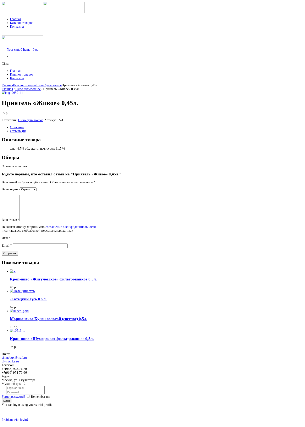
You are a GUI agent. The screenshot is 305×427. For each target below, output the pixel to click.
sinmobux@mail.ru (14, 357)
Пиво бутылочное (49, 85)
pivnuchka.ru (10, 361)
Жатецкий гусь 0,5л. (28, 299)
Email (7, 245)
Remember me (40, 396)
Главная (15, 19)
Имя (6, 238)
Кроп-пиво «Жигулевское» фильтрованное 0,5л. (53, 279)
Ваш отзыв (11, 219)
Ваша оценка (11, 189)
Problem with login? (15, 419)
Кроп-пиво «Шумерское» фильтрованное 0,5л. (52, 338)
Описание (17, 127)
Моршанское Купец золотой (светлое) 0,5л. (48, 319)
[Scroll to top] (4, 423)
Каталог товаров (21, 22)
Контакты (17, 26)
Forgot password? (13, 396)
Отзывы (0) (18, 131)
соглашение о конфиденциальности (70, 227)
